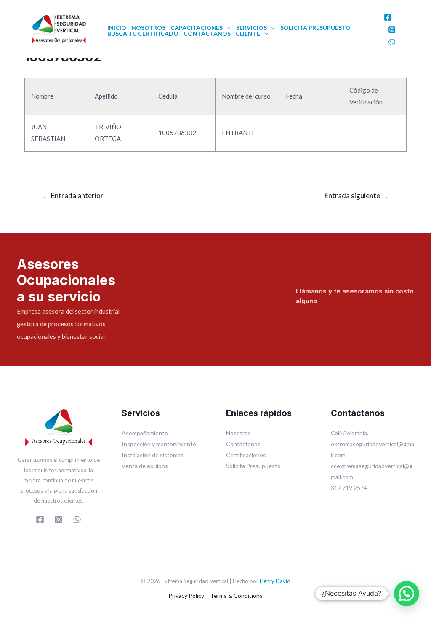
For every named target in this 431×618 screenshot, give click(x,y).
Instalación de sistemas (153, 454)
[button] (406, 593)
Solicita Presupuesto (315, 28)
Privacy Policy (186, 595)
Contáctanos (207, 34)
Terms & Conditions (236, 595)
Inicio (116, 28)
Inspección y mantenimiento (159, 444)
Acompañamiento (145, 433)
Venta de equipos (145, 465)
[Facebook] (387, 17)
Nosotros (148, 28)
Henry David (275, 581)
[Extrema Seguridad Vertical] (59, 28)
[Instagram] (392, 29)
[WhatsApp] (392, 42)
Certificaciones (246, 454)
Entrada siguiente (356, 195)
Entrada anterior (73, 195)
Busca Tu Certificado (142, 34)
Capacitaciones (196, 28)
